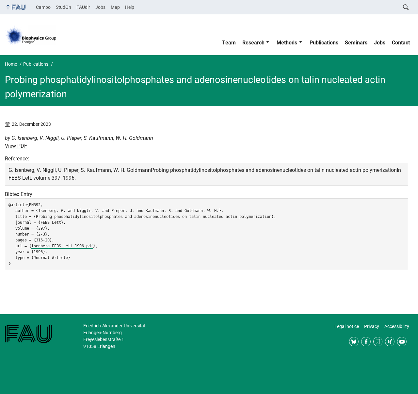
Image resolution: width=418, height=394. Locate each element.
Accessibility (396, 326)
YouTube (402, 341)
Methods (287, 43)
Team (229, 43)
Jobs (100, 7)
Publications (324, 43)
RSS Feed (378, 341)
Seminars (356, 43)
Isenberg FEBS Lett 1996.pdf (62, 246)
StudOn (63, 7)
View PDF (16, 146)
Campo (43, 7)
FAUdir (83, 7)
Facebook (366, 341)
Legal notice (346, 326)
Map (115, 7)
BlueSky (354, 341)
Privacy (371, 326)
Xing (389, 341)
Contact (401, 43)
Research (253, 43)
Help (129, 7)
